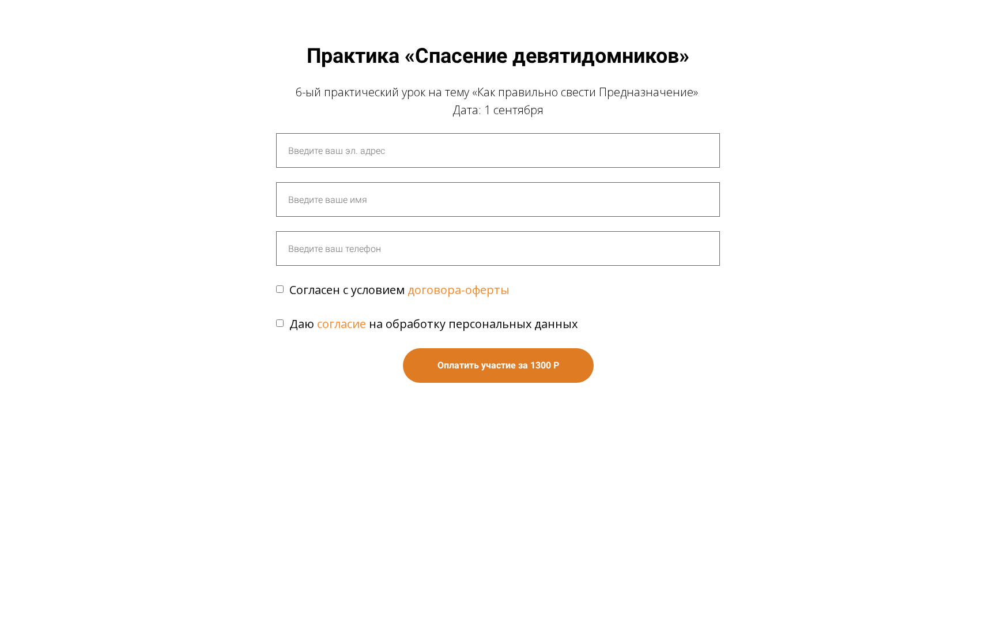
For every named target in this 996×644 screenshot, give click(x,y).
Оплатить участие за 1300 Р (498, 365)
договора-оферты (459, 289)
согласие (341, 324)
